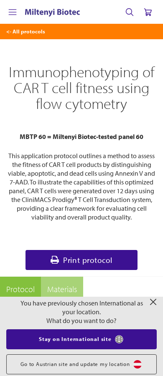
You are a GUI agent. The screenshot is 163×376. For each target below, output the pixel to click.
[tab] (20, 289)
